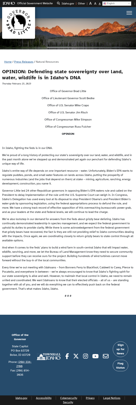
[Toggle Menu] (129, 12)
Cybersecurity (68, 398)
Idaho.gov (68, 3)
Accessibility (44, 398)
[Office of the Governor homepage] (18, 22)
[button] (58, 3)
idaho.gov (21, 398)
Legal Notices (111, 398)
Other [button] (81, 3)
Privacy (90, 398)
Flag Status (120, 365)
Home (8, 62)
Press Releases (23, 62)
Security (68, 402)
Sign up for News (120, 349)
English (110, 3)
